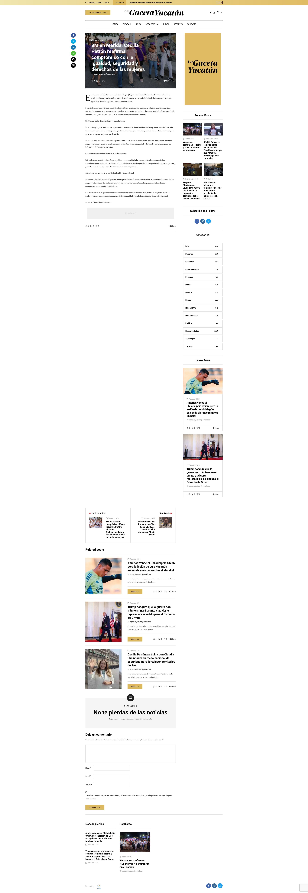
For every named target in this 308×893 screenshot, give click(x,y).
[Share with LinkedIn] (73, 47)
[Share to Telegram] (73, 59)
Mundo (166, 24)
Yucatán (127, 24)
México (138, 24)
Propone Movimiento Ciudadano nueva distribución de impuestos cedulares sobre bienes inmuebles (191, 190)
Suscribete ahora (99, 12)
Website (88, 784)
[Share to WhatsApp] (73, 53)
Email (88, 776)
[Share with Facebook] (73, 35)
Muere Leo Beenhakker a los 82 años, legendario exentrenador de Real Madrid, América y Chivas (163, 2)
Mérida (115, 24)
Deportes (178, 24)
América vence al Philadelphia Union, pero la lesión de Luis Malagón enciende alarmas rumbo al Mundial (202, 409)
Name (88, 768)
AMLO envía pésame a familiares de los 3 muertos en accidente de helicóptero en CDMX (212, 190)
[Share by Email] (73, 65)
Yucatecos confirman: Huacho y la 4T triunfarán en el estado (192, 146)
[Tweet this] (73, 41)
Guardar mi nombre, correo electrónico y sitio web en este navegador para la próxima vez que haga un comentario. (129, 797)
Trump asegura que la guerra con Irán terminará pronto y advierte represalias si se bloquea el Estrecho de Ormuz (203, 475)
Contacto (191, 24)
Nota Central (152, 24)
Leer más (135, 591)
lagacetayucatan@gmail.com (104, 74)
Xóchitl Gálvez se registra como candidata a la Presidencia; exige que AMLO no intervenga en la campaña (213, 150)
